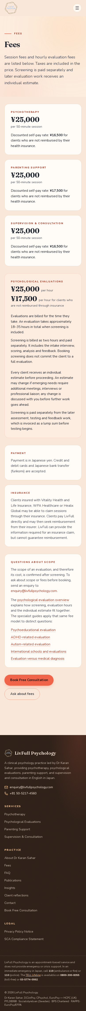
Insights (9, 888)
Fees (7, 865)
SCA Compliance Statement (23, 939)
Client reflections (16, 895)
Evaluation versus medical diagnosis (37, 658)
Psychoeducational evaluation (33, 630)
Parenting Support (17, 829)
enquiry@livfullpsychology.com (34, 591)
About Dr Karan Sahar (20, 858)
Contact (9, 903)
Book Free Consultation (29, 680)
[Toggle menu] (77, 8)
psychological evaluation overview (43, 600)
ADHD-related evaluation (30, 637)
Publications (12, 880)
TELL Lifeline (33, 975)
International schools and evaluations (38, 651)
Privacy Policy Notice (18, 931)
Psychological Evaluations (22, 822)
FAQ (7, 873)
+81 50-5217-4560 (23, 793)
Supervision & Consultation (23, 837)
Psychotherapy (14, 814)
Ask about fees (22, 694)
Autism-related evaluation (30, 644)
